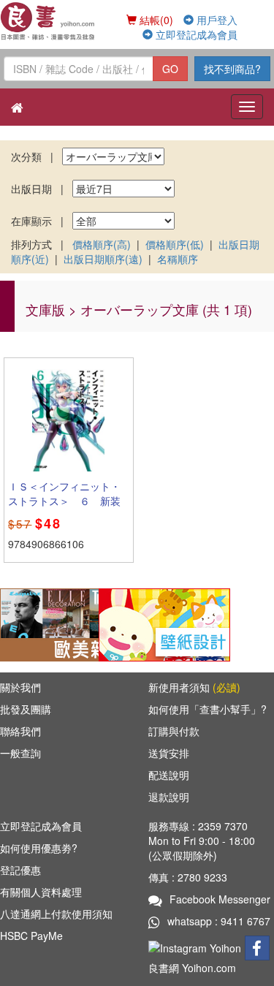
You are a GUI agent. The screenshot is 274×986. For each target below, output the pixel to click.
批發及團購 (25, 709)
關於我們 (20, 687)
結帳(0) (155, 19)
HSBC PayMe (31, 935)
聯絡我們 (20, 731)
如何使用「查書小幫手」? (207, 709)
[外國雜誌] (66, 623)
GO (170, 68)
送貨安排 (168, 753)
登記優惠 (20, 869)
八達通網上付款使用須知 (56, 913)
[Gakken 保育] (164, 623)
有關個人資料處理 (41, 891)
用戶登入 (215, 19)
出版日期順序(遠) (103, 258)
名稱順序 (177, 258)
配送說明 (168, 774)
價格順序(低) (174, 244)
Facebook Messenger (220, 899)
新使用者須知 (194, 687)
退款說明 (168, 796)
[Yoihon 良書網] (48, 21)
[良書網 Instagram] (196, 946)
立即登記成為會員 (195, 34)
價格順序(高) (101, 244)
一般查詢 (20, 753)
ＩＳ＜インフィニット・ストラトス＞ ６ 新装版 (64, 501)
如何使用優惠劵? (38, 848)
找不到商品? (232, 68)
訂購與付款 (173, 731)
